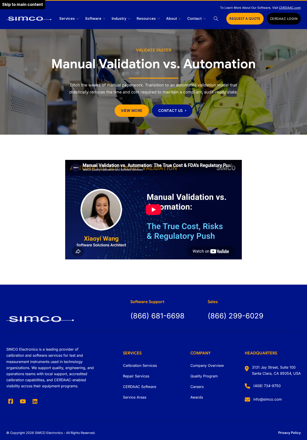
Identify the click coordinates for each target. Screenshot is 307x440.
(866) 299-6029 (235, 315)
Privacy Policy (289, 433)
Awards (196, 397)
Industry (119, 18)
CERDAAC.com (290, 7)
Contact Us (170, 110)
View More (131, 110)
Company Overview (207, 365)
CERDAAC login (284, 18)
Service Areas (134, 397)
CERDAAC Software (139, 386)
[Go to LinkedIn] (35, 401)
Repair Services (136, 376)
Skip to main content (22, 4)
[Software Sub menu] (104, 19)
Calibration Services (140, 365)
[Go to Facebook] (10, 401)
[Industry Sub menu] (129, 19)
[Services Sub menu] (77, 19)
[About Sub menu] (179, 19)
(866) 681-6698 (157, 315)
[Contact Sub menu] (204, 19)
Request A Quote (244, 19)
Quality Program (204, 376)
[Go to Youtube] (22, 401)
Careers (197, 386)
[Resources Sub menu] (158, 19)
